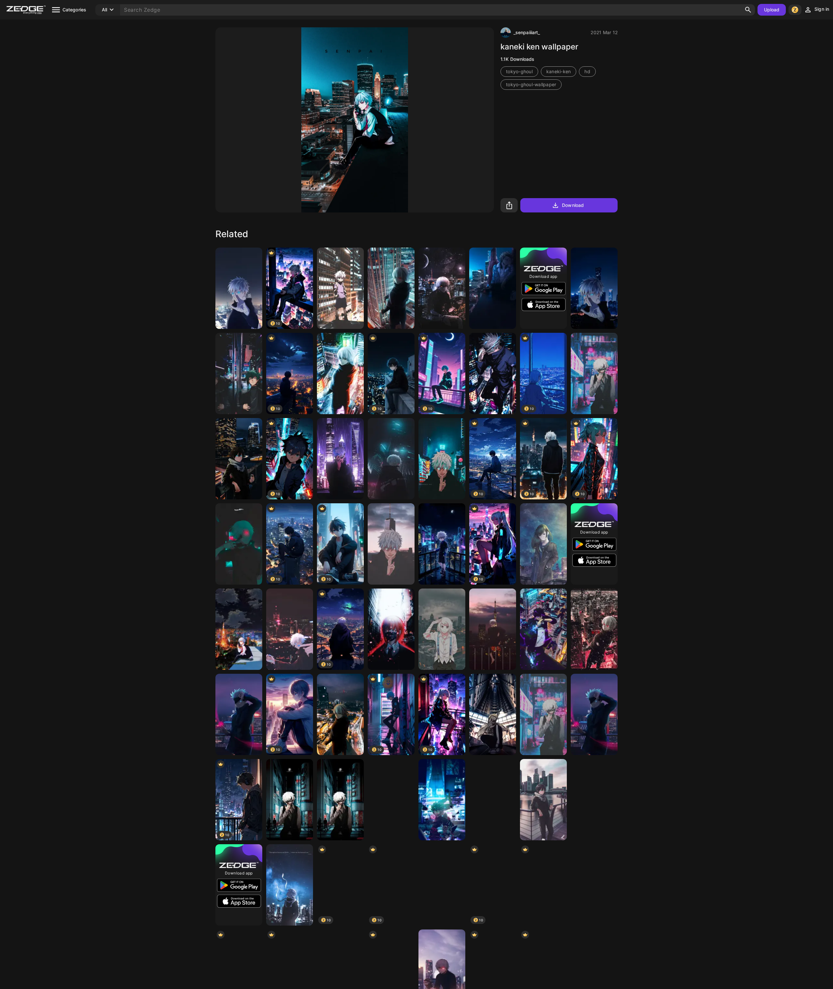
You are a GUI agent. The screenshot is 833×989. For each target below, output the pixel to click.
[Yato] (543, 799)
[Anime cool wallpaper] (594, 714)
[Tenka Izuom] (492, 799)
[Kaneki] (391, 458)
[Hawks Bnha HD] (492, 288)
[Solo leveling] (543, 629)
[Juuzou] (441, 629)
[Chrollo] (594, 799)
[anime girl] (441, 885)
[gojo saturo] (594, 288)
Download (573, 205)
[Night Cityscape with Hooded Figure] (543, 885)
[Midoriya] (441, 799)
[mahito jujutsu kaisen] (594, 885)
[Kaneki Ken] (238, 544)
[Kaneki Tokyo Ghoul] (594, 373)
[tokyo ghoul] (594, 629)
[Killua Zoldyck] (340, 288)
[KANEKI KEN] (391, 799)
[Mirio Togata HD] (492, 714)
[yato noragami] (238, 458)
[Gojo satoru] (238, 714)
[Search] (748, 10)
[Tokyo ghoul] (391, 288)
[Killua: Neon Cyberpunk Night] (441, 544)
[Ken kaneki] (340, 373)
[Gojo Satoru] (492, 373)
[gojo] (238, 288)
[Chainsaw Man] (391, 629)
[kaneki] (238, 629)
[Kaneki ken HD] (441, 288)
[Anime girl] (543, 544)
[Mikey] (492, 629)
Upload (772, 9)
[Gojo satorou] (441, 458)
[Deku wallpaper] (238, 373)
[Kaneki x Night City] (289, 799)
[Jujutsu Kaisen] (391, 544)
